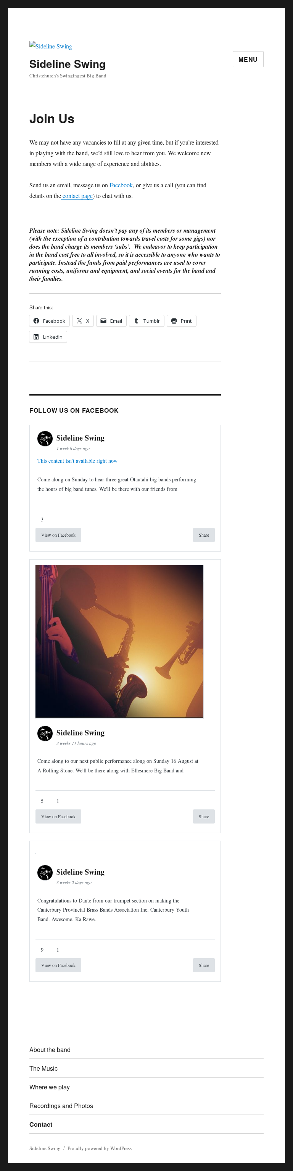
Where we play (49, 1087)
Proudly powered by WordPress (100, 1148)
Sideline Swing (67, 63)
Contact (40, 1124)
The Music (43, 1068)
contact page (77, 195)
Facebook (121, 185)
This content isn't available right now (77, 460)
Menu (248, 59)
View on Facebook (58, 535)
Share (204, 535)
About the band (50, 1049)
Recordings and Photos (61, 1105)
